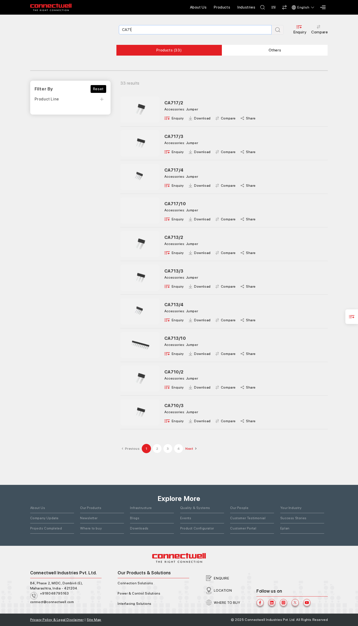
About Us (198, 7)
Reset (98, 89)
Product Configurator (197, 528)
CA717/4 (174, 170)
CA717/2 (173, 102)
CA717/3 (173, 136)
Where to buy (91, 528)
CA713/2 (173, 237)
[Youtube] (306, 602)
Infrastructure (141, 508)
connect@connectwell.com (52, 602)
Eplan (285, 528)
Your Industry (291, 508)
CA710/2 (174, 371)
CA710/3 (174, 405)
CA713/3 (173, 271)
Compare (319, 32)
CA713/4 (174, 304)
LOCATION (223, 590)
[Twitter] (295, 602)
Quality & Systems (195, 508)
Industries (246, 7)
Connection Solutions (135, 583)
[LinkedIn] (271, 602)
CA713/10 (175, 338)
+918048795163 (54, 593)
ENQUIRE (221, 578)
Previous (132, 448)
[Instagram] (283, 602)
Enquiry (299, 32)
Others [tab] (275, 50)
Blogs (134, 518)
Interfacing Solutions (134, 604)
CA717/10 (175, 203)
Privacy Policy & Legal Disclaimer (57, 620)
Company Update (44, 518)
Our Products (90, 508)
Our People (239, 508)
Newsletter (89, 518)
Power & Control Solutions (139, 593)
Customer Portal (243, 528)
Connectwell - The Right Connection (51, 7)
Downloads (139, 528)
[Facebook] (260, 602)
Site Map (94, 620)
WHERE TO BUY (227, 603)
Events (185, 518)
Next (189, 448)
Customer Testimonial (247, 518)
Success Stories (293, 518)
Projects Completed (46, 528)
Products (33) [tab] (169, 50)
